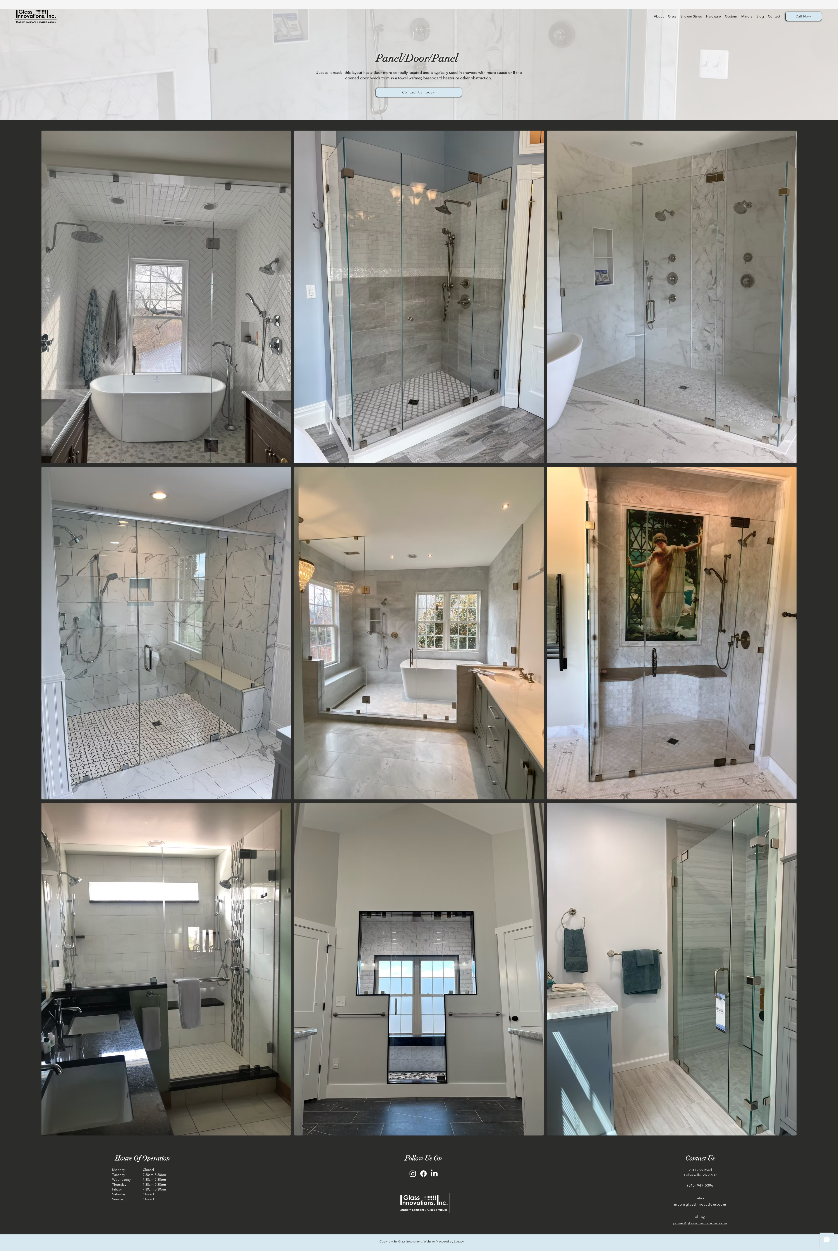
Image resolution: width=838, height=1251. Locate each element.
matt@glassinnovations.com (700, 1204)
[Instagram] (413, 1173)
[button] (713, 16)
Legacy (459, 1241)
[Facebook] (423, 1173)
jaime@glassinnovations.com (700, 1223)
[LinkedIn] (434, 1173)
